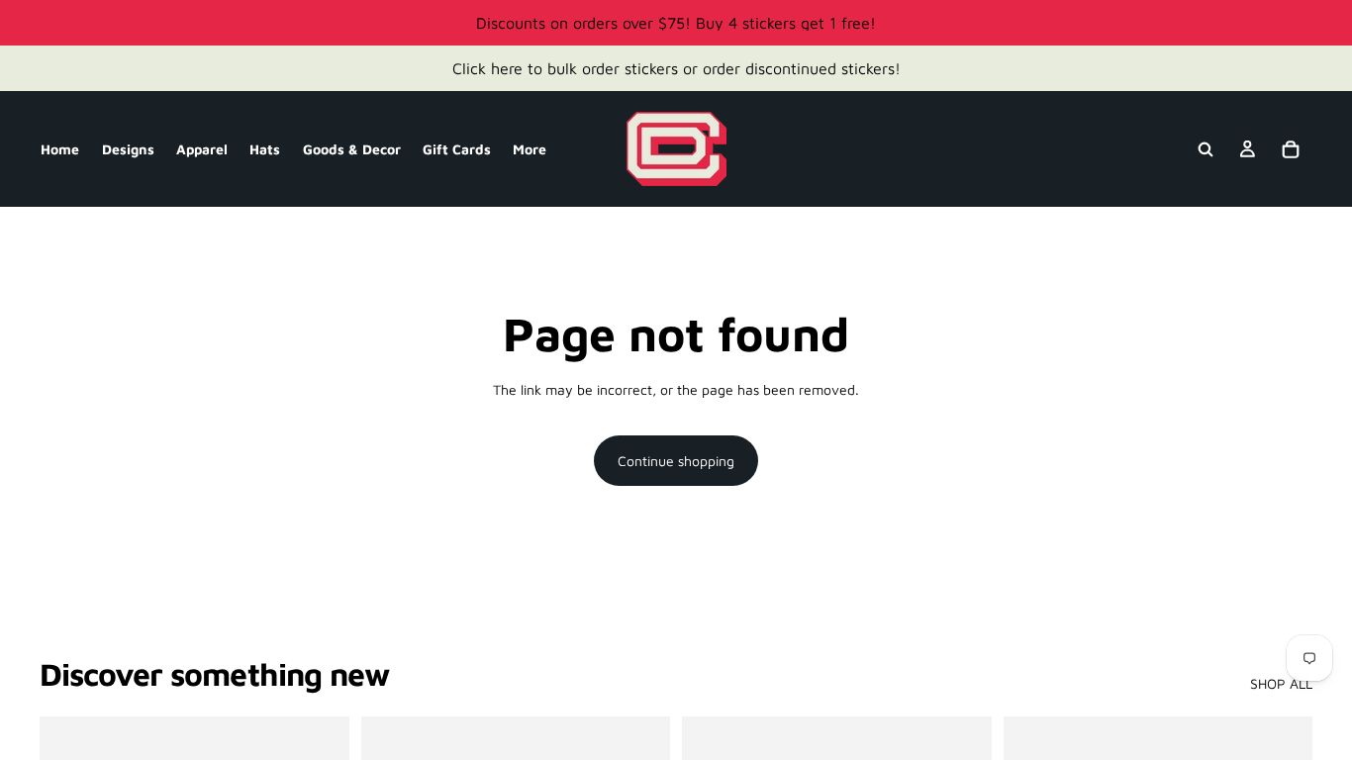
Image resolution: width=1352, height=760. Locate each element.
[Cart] (1290, 149)
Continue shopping (676, 460)
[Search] (1205, 149)
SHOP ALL (1281, 683)
